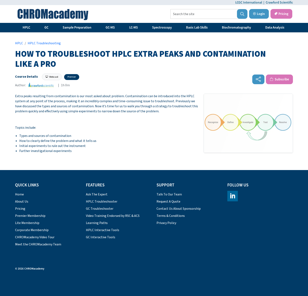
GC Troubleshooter (99, 208)
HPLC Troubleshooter (101, 201)
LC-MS (133, 27)
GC (46, 27)
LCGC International (248, 2)
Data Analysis (274, 27)
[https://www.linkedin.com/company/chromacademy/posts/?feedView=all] (232, 196)
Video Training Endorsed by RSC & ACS (113, 215)
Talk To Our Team (169, 194)
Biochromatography (236, 27)
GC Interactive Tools (100, 237)
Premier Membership (30, 215)
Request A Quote (168, 201)
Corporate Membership (32, 230)
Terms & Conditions (171, 215)
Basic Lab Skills (197, 27)
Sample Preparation (77, 27)
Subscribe (281, 79)
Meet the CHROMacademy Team (38, 244)
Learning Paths (97, 223)
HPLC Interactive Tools (102, 230)
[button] (242, 14)
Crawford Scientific (279, 2)
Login (261, 14)
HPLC (26, 27)
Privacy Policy (166, 223)
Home (19, 194)
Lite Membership (27, 223)
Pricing (283, 14)
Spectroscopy (162, 27)
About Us (21, 201)
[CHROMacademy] (53, 14)
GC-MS (110, 27)
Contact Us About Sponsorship (179, 208)
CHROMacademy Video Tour (34, 237)
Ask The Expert (96, 194)
